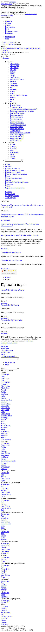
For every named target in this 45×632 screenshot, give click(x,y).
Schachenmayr (6, 425)
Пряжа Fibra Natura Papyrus (11, 252)
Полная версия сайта (8, 356)
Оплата (8, 23)
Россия (12, 156)
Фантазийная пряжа (17, 113)
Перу (11, 150)
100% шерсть (14, 66)
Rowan (3, 423)
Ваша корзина (6, 52)
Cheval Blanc (5, 382)
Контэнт (4, 540)
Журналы (8, 166)
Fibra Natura (5, 386)
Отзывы (4, 622)
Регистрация (10, 37)
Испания (13, 148)
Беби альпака (14, 77)
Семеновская (6, 439)
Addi (2, 475)
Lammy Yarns (5, 404)
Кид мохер (14, 85)
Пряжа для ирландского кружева (22, 111)
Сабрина (4, 469)
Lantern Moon (6, 494)
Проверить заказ (11, 31)
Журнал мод (5, 467)
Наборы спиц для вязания (14, 170)
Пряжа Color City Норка (10, 305)
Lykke (3, 496)
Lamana (3, 402)
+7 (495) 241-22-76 (8, 44)
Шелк (12, 99)
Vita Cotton (5, 431)
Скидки (8, 25)
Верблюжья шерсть (17, 79)
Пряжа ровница (15, 140)
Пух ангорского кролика (19, 95)
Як (11, 101)
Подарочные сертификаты (15, 188)
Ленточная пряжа (16, 117)
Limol (3, 412)
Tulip (2, 510)
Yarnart (3, 437)
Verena (3, 465)
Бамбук (12, 76)
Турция (12, 158)
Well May (4, 433)
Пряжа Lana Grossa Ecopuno (11, 260)
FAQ (7, 29)
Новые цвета (10, 194)
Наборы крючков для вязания (16, 174)
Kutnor (3, 398)
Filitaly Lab (5, 388)
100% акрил (14, 68)
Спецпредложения (12, 196)
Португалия (14, 152)
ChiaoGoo (4, 488)
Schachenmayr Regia (8, 461)
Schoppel (4, 427)
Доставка (8, 21)
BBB (2, 380)
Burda (3, 538)
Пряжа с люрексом (17, 129)
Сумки (7, 186)
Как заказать (10, 27)
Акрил (12, 74)
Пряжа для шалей (16, 115)
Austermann (5, 378)
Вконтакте (5, 348)
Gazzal (3, 390)
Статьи (3, 620)
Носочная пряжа (16, 119)
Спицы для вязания (12, 168)
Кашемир (13, 83)
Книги (7, 176)
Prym (3, 480)
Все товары (5, 374)
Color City (4, 384)
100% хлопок (14, 64)
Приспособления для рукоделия (17, 182)
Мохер (12, 91)
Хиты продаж (10, 198)
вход (7, 39)
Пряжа (7, 164)
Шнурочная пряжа (16, 138)
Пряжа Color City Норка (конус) (12, 290)
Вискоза (13, 81)
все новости (5, 220)
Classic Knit (5, 569)
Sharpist (3, 589)
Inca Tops (4, 394)
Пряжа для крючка (16, 137)
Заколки (8, 180)
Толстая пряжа (15, 131)
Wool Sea (4, 435)
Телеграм (4, 346)
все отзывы (5, 268)
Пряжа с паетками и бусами (20, 133)
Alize (3, 376)
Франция (13, 146)
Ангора (12, 72)
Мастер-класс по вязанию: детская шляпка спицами (20, 235)
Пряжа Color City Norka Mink (11, 320)
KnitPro (3, 477)
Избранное (5, 58)
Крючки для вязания (12, 172)
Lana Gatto (5, 406)
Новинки (8, 192)
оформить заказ (6, 4)
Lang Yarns (5, 410)
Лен (11, 87)
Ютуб (3, 354)
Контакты (9, 33)
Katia (3, 396)
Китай (12, 154)
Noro (2, 421)
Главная (8, 277)
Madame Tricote (6, 416)
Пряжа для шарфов (17, 123)
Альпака (13, 70)
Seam (3, 429)
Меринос (13, 89)
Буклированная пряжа (18, 125)
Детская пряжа (15, 105)
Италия (12, 144)
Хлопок (12, 97)
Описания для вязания (13, 178)
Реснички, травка (16, 127)
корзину (13, 2)
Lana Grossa (5, 408)
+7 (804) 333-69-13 (8, 42)
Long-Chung (5, 414)
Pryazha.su (4, 553)
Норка (12, 93)
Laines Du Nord (6, 400)
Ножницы (9, 184)
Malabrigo (4, 418)
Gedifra (3, 392)
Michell (3, 419)
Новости (4, 618)
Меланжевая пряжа (17, 135)
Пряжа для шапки (16, 121)
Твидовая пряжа (16, 107)
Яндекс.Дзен (5, 352)
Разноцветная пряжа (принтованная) (23, 109)
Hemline (4, 571)
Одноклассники (7, 350)
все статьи (5, 249)
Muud (3, 595)
